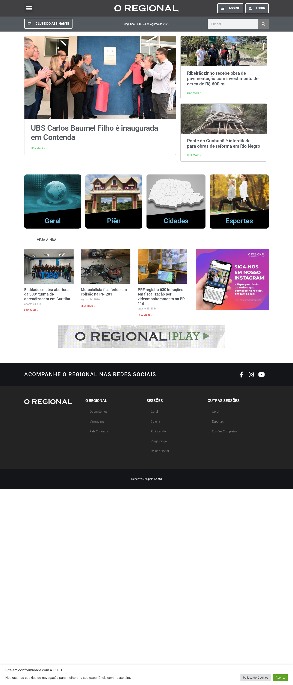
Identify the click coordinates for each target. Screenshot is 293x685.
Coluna (155, 421)
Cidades (176, 221)
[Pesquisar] (263, 24)
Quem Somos (98, 412)
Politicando (158, 431)
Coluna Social (160, 451)
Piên (114, 221)
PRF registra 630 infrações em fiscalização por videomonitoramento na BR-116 (162, 296)
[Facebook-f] (241, 374)
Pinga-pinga (159, 441)
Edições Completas (224, 431)
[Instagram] (251, 374)
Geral (53, 221)
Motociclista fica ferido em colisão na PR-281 (104, 292)
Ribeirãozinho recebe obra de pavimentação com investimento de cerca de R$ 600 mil (222, 78)
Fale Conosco (99, 431)
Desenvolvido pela (146, 478)
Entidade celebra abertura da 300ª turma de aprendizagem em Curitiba (47, 294)
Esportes (239, 221)
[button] (29, 8)
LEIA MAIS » (38, 148)
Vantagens (97, 421)
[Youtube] (261, 374)
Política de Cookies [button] (255, 677)
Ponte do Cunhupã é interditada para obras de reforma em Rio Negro (223, 143)
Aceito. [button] (280, 677)
